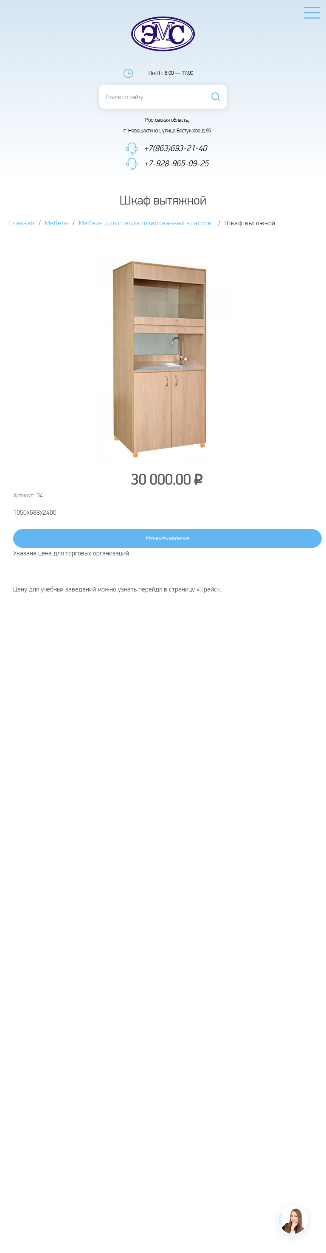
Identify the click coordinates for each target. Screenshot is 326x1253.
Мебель (57, 223)
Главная (21, 223)
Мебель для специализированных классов (146, 223)
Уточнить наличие (167, 538)
